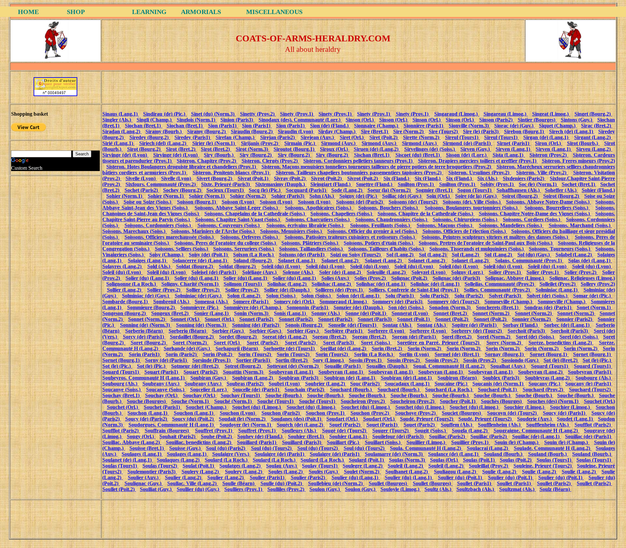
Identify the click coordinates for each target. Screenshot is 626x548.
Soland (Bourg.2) (253, 260)
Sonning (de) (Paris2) (256, 325)
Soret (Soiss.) (376, 342)
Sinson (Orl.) (360, 120)
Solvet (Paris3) (506, 295)
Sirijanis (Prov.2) (260, 143)
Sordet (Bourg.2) (238, 336)
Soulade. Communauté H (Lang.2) (552, 448)
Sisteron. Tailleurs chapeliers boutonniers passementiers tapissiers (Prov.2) (359, 172)
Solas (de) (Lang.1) (590, 260)
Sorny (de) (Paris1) (166, 360)
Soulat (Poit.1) (199, 466)
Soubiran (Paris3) (299, 378)
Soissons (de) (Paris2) (360, 202)
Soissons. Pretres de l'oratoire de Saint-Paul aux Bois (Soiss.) (486, 243)
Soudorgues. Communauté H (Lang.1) (171, 424)
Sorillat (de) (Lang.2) (344, 348)
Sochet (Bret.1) (579, 184)
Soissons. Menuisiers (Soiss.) (291, 231)
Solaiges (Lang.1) (148, 260)
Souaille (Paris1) (343, 366)
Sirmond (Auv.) (339, 143)
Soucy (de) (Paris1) (565, 413)
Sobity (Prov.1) (497, 184)
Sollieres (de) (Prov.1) (339, 290)
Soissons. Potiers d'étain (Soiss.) (379, 243)
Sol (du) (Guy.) (534, 254)
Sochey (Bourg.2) (182, 190)
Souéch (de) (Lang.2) (301, 424)
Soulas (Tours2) (160, 466)
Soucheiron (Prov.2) (363, 401)
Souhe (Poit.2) (217, 436)
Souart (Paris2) (201, 372)
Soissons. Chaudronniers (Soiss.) (391, 219)
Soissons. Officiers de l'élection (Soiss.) (465, 231)
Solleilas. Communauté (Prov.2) (500, 284)
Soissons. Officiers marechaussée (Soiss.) (170, 237)
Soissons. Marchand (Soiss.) (580, 225)
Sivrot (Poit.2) (327, 178)
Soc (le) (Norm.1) (538, 184)
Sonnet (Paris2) (257, 319)
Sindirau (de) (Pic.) (164, 114)
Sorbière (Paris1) (344, 331)
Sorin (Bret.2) (387, 348)
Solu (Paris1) (400, 295)
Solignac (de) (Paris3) (457, 278)
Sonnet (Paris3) (375, 319)
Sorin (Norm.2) (425, 348)
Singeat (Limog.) (551, 114)
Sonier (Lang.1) (212, 313)
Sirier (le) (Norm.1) (214, 143)
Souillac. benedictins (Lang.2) (199, 442)
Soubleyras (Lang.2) (548, 378)
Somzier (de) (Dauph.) (359, 307)
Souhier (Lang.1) (348, 436)
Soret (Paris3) (339, 342)
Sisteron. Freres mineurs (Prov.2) (578, 161)
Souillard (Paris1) (257, 442)
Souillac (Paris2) (448, 436)
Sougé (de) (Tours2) (344, 430)
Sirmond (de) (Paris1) (467, 143)
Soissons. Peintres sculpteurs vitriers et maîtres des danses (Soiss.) (496, 237)
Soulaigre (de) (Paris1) (280, 454)
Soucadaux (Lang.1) (408, 383)
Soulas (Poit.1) (479, 460)
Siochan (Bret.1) (143, 125)
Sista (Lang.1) (509, 155)
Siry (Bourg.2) (256, 155)
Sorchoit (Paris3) (527, 331)
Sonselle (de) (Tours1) (353, 325)
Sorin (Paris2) (182, 354)
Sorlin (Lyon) (414, 354)
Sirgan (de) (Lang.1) (546, 137)
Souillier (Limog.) (427, 442)
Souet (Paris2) (420, 424)
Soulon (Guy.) (325, 489)
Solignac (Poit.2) (409, 278)
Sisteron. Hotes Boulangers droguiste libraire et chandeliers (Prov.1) (181, 166)
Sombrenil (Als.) (171, 301)
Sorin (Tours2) (255, 354)
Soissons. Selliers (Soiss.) (182, 249)
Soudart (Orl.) (342, 419)
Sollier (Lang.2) (125, 290)
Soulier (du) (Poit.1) (461, 477)
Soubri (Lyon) (285, 383)
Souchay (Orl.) (162, 395)
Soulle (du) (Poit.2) (282, 483)
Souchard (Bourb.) (351, 389)
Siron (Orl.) (548, 143)
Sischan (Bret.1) (372, 155)
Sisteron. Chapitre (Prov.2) (207, 161)
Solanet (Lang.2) (340, 260)
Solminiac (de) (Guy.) (146, 295)
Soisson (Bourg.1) (197, 202)
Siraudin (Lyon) (296, 131)
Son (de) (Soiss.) (406, 307)
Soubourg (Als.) (593, 378)
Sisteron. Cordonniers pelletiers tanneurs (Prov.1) (358, 161)
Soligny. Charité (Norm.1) (190, 284)
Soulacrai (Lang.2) (488, 448)
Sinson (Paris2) (496, 120)
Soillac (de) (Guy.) (402, 196)
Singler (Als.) (117, 120)
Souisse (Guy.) (185, 448)
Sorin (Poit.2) (218, 354)
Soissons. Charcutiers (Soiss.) (318, 219)
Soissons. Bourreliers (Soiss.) (557, 207)
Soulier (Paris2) (309, 477)
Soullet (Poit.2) (119, 489)
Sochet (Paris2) (142, 190)
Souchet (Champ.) (207, 407)
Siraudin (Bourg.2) (252, 131)
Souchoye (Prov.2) (416, 413)
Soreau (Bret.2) (330, 336)
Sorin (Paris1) (145, 354)
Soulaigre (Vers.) (231, 454)
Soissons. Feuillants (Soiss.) (380, 225)
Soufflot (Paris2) (593, 424)
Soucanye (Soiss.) (122, 389)
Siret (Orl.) (352, 137)
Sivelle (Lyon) (141, 178)
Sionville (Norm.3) (469, 125)
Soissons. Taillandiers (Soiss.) (311, 249)
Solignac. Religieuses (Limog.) (582, 278)
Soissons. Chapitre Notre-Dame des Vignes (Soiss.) (535, 213)
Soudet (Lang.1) (575, 419)
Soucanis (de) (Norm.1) (498, 383)
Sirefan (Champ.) (236, 137)
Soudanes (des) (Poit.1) (296, 419)
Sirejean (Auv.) (318, 137)
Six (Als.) (488, 178)
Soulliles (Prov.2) (286, 489)
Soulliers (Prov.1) (243, 489)
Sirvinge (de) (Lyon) (125, 155)
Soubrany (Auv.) (161, 383)
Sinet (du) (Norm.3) (213, 114)
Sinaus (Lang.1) (120, 114)
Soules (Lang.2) (286, 471)
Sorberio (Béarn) (144, 331)
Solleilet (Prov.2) (558, 284)
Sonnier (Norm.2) (532, 319)
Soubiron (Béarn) (458, 378)
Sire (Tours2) (444, 131)
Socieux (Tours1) (225, 190)
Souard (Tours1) (550, 366)
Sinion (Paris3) (237, 120)
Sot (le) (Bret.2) (561, 360)
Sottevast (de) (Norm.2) (293, 366)
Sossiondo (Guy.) (520, 360)
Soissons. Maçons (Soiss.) (445, 225)
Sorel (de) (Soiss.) (535, 336)
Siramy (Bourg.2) (207, 131)
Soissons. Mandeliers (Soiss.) (511, 225)
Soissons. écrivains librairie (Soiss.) (305, 225)
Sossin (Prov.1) (366, 360)
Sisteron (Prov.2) (548, 155)
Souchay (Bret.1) (121, 395)
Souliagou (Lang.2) (456, 471)
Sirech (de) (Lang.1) (571, 131)
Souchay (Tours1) (241, 395)
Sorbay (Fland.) (521, 325)
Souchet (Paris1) (163, 407)
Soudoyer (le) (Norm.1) (246, 424)
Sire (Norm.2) (409, 131)
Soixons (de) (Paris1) (302, 254)
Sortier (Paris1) (253, 360)
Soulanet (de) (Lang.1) (127, 460)
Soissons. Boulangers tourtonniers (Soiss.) (472, 207)
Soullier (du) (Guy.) (198, 489)
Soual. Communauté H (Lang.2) (449, 366)
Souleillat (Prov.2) (489, 466)
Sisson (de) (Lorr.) (467, 155)
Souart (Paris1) (161, 372)
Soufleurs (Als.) (300, 430)
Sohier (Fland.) (598, 190)
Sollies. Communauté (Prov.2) (497, 290)
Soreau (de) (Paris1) (415, 336)
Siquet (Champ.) (558, 125)
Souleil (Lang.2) (406, 466)
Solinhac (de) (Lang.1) (381, 284)
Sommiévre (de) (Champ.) (253, 307)
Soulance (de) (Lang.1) (454, 454)
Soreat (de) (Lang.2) (285, 336)
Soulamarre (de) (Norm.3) (394, 454)
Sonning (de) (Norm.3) (145, 325)
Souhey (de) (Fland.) (260, 436)
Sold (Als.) (159, 266)
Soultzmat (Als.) (517, 489)
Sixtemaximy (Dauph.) (280, 184)
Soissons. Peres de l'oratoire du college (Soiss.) (225, 243)
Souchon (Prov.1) (326, 413)
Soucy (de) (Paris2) (146, 419)
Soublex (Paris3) (501, 378)
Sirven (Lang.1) (514, 149)
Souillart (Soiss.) (383, 442)
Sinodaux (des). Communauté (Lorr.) (300, 120)
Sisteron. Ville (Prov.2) (542, 172)
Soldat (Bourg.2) (195, 266)
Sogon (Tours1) (475, 190)
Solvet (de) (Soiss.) (548, 295)
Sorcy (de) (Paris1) (144, 336)
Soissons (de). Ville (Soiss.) (472, 202)
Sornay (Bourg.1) (505, 354)
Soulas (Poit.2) (516, 460)
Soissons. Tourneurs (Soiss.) (560, 249)
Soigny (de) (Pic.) (358, 196)
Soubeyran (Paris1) (590, 372)
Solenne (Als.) (299, 272)
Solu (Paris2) (435, 295)
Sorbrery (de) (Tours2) (477, 331)
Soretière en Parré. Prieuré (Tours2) (439, 342)
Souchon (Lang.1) (148, 413)
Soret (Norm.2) (190, 342)
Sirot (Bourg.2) (144, 149)
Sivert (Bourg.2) (215, 178)
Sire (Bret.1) (375, 131)
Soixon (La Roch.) (254, 254)
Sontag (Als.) (397, 325)
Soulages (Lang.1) (142, 454)
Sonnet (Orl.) (186, 319)
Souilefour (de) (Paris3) (398, 436)
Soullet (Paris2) (554, 483)
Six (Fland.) (396, 178)
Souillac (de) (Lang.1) (536, 436)
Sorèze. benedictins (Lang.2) (561, 342)
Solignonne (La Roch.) (131, 284)
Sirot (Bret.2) (181, 149)
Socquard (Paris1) (306, 190)
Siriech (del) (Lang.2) (163, 143)
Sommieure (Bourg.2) (151, 307)
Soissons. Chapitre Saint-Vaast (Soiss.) (238, 219)
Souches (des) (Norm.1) (553, 401)
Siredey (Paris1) (192, 137)
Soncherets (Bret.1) (498, 307)
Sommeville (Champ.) (508, 301)
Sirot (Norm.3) (253, 149)
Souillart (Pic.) (343, 442)
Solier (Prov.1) (505, 272)
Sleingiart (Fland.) (331, 184)
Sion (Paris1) (223, 125)
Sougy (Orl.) (141, 436)
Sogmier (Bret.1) (435, 190)
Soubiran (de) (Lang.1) (350, 378)
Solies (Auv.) (335, 278)
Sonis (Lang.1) (290, 313)
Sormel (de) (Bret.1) (457, 354)
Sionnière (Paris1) (424, 125)
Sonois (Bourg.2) (304, 325)
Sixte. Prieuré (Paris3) (226, 184)
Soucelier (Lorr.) (209, 389)
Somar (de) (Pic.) (592, 295)
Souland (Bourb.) (504, 454)
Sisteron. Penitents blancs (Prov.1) (232, 172)
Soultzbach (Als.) (475, 489)
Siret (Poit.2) (384, 137)
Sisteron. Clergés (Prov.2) (270, 161)
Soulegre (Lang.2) (363, 466)
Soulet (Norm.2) (362, 471)
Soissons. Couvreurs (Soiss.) (229, 225)
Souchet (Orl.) (599, 401)
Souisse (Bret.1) (147, 448)
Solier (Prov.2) (581, 272)
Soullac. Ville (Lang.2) (192, 483)
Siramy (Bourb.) (164, 131)
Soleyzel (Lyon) (429, 272)
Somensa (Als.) (212, 301)
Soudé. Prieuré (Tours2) (427, 419)
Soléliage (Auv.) (260, 272)
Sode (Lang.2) (347, 190)
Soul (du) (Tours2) (272, 448)
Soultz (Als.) (439, 489)
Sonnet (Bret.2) (450, 313)
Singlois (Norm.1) (196, 120)
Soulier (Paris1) (268, 477)
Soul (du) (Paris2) (226, 448)
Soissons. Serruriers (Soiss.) (244, 249)
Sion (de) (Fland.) (330, 125)
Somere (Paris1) (251, 301)
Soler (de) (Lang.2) (341, 272)
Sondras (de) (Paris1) (548, 307)
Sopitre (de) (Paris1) (475, 325)
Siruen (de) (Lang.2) (377, 149)
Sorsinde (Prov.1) (212, 360)
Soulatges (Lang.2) (240, 466)
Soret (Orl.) (227, 342)
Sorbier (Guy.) (228, 331)
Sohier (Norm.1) (124, 196)
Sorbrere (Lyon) (386, 331)
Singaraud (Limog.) (456, 114)
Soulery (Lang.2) (201, 471)
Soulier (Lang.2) (184, 477)
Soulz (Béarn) (555, 489)
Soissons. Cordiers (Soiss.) (532, 219)
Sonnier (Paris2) (574, 319)
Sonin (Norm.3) (252, 313)
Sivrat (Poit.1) (254, 178)
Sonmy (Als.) (326, 313)
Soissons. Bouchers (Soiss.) (388, 207)
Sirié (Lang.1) (118, 143)
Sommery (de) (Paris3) (398, 301)
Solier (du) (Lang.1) (148, 278)
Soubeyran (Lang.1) (291, 372)
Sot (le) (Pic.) (597, 360)
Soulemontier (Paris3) (152, 471)
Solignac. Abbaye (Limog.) (515, 278)
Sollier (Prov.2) (164, 290)
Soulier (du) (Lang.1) (356, 477)
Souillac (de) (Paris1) (588, 436)
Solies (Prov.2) (370, 278)
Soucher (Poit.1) (458, 401)
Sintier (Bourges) (537, 120)
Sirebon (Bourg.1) (524, 131)
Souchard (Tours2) (590, 389)
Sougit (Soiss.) (431, 430)
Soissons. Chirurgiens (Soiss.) (466, 219)
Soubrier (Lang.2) (325, 383)
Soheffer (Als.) (561, 190)
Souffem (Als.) (457, 424)
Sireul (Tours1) (462, 137)
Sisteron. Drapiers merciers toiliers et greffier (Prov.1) (478, 161)
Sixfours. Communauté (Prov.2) (161, 184)
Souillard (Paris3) (302, 442)
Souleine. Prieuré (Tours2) (543, 466)
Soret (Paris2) (263, 342)
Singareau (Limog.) (506, 114)
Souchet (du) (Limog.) (257, 407)
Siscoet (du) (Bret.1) (418, 155)
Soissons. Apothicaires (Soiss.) (319, 207)
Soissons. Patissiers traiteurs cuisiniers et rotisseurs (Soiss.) (350, 237)
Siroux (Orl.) (335, 149)
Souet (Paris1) (382, 424)
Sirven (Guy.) (475, 149)
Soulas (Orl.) (444, 460)
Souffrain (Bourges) (167, 430)
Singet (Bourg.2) (593, 114)
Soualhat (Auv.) (508, 366)
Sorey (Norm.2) (504, 342)
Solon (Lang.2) (244, 295)
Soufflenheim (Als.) (500, 424)
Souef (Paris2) (345, 424)
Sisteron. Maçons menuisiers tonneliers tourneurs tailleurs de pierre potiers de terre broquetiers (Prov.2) (376, 166)
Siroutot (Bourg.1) (295, 149)
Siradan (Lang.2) (122, 131)
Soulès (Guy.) (324, 471)
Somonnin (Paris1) (308, 307)
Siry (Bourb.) (219, 155)
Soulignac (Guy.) (144, 483)
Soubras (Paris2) (246, 383)
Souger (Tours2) (391, 430)
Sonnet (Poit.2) (452, 319)
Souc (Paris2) (365, 383)
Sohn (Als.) (322, 196)
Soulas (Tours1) (555, 460)
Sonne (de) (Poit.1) (366, 313)
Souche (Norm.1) (190, 401)
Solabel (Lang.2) (574, 254)
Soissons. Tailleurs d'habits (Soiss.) (386, 249)
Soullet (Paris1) (474, 483)
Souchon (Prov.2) (370, 413)
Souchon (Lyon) (238, 413)
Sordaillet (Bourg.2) (192, 336)
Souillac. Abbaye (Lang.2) (131, 442)
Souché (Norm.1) (233, 401)
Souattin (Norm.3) (243, 372)
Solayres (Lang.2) (122, 266)
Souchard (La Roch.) (449, 389)
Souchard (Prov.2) (544, 389)
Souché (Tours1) (276, 401)
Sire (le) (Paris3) (481, 131)
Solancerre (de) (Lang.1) (200, 260)
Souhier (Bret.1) (306, 436)
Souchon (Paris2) (281, 413)
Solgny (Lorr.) (467, 272)
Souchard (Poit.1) (498, 389)
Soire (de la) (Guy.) (476, 196)
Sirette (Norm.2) (421, 137)
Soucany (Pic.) (545, 383)
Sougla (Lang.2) (470, 430)
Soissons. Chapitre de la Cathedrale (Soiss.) (426, 213)
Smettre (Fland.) (375, 184)
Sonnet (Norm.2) (491, 313)
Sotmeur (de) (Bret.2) (195, 366)
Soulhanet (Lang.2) (407, 471)
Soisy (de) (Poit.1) (209, 254)
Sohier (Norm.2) (248, 196)
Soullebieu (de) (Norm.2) (336, 483)
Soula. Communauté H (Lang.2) (426, 448)
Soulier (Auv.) (144, 477)
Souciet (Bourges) (462, 413)
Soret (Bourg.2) (149, 342)
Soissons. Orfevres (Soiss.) (250, 237)
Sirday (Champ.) (337, 131)
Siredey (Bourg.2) (149, 137)
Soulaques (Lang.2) (179, 460)
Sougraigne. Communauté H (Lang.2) (536, 430)
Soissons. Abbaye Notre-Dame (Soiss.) (548, 202)
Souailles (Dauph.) (387, 366)
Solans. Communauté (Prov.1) (529, 260)
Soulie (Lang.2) (499, 471)
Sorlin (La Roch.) (374, 354)
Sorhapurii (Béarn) (237, 348)
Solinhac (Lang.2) (287, 284)
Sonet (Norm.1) (594, 307)
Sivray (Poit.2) (290, 178)
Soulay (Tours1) (320, 466)
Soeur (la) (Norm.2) (389, 190)
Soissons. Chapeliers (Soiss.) (341, 213)
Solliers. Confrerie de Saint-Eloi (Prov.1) (414, 290)
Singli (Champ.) (155, 120)
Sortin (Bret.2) (292, 360)
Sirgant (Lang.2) (593, 137)
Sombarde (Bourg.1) (125, 301)
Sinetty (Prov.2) (258, 114)
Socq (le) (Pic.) (265, 190)
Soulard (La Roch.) (227, 460)
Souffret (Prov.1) (214, 430)
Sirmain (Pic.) (300, 143)
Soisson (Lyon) (239, 202)
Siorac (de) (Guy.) (514, 125)
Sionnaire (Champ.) (376, 125)
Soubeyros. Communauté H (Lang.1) (144, 378)
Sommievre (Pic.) (199, 307)
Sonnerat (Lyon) (410, 313)
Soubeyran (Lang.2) (541, 372)
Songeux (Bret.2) (170, 313)
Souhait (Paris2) (178, 436)
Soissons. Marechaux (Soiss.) (134, 231)
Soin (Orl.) (438, 196)
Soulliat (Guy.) (156, 489)
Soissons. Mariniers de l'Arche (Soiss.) (213, 231)
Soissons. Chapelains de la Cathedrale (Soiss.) (255, 213)
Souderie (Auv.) (535, 419)
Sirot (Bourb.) (583, 143)
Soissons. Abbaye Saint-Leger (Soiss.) (237, 207)
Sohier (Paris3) (288, 196)
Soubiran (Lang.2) (253, 378)
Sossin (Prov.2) (404, 360)
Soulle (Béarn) (239, 483)
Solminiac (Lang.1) (557, 290)
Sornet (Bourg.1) (549, 354)
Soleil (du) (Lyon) (281, 266)
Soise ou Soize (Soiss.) (148, 202)
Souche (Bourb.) (284, 395)
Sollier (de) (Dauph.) (287, 290)
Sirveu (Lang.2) (594, 149)
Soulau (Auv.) (282, 466)
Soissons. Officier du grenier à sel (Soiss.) (372, 231)
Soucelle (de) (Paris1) (256, 389)
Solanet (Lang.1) (297, 260)
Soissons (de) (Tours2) (414, 202)
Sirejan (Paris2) (278, 137)
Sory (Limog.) (329, 360)
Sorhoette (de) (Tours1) (289, 348)
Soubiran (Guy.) (209, 378)
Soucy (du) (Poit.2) (193, 419)
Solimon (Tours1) (243, 284)
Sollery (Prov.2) (598, 284)
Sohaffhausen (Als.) (519, 190)
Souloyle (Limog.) (400, 489)
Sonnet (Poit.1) (414, 319)
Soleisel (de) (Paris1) (214, 272)
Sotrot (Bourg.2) (243, 366)
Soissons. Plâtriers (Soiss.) (310, 243)
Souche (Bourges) (147, 401)
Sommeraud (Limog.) (344, 301)
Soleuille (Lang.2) (387, 272)
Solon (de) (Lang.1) (358, 295)
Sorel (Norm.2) (494, 336)
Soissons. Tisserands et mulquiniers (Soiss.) (477, 249)
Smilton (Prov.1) (416, 184)
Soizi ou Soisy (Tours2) (356, 254)
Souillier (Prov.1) (470, 442)
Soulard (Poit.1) (367, 460)
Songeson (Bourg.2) (124, 313)
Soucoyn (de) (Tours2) (512, 413)
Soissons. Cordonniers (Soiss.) (158, 225)
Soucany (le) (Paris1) (588, 383)
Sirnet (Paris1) (513, 143)
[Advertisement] (358, 86)
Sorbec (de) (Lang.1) (567, 325)
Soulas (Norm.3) (407, 460)
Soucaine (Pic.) (452, 383)
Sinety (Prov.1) (297, 114)
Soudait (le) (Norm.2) (243, 419)
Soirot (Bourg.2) (520, 196)
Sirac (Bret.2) (596, 125)
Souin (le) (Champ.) (517, 442)
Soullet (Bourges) (388, 483)
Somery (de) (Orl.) (295, 301)
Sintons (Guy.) (577, 120)
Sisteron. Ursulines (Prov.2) (479, 172)
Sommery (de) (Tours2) (453, 301)
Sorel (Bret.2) (457, 336)
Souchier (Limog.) (524, 407)
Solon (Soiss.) (281, 295)
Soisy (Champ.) (167, 254)
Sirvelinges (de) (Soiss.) (430, 149)
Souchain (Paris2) (305, 389)
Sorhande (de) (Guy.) (188, 348)
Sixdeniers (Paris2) (524, 178)
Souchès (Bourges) (502, 401)
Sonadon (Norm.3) (450, 307)
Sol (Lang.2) (400, 254)
